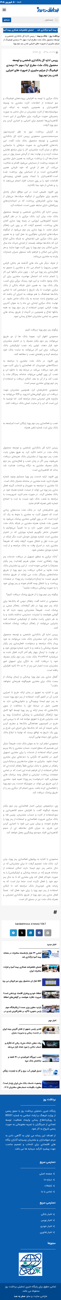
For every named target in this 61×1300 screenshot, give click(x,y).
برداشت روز (54, 36)
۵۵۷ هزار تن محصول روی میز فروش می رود (21, 981)
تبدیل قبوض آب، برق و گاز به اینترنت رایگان (22, 1071)
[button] (4, 9)
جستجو (7, 19)
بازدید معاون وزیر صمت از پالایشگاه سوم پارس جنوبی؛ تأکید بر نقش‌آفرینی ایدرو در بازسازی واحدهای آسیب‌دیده (22, 1011)
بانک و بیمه (42, 36)
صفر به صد (19, 1296)
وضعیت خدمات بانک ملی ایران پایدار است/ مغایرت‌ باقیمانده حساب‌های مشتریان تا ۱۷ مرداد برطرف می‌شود (22, 1087)
